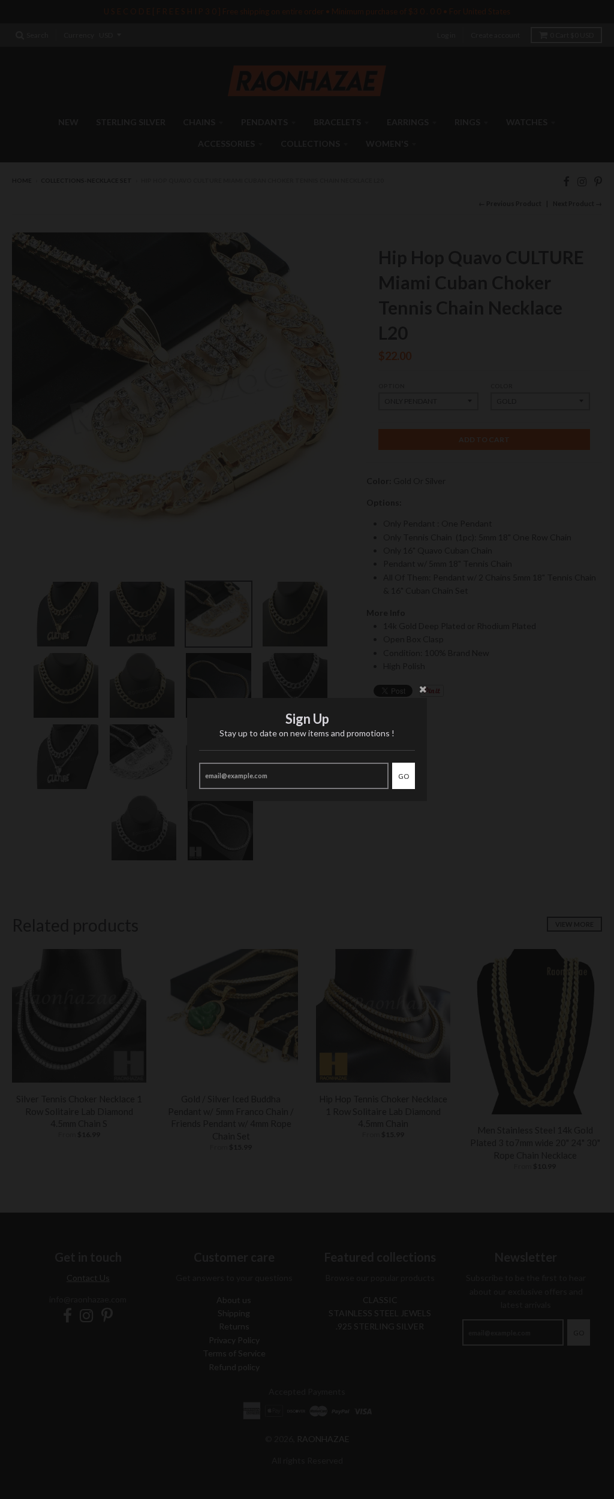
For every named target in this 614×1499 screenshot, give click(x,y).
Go (403, 776)
